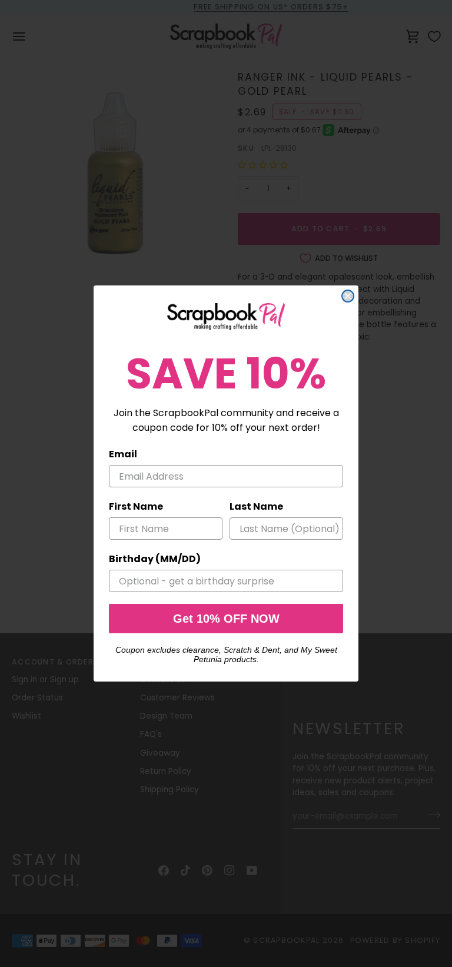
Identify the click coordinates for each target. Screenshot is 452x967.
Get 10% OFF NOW (226, 618)
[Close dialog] (348, 296)
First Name (136, 506)
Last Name (256, 506)
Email (123, 454)
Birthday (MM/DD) (155, 559)
